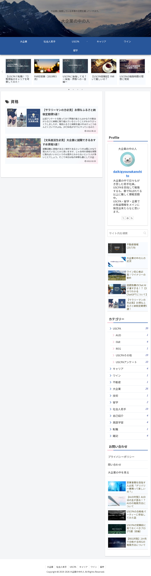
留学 (102, 566)
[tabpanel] (18, 71)
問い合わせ (114, 464)
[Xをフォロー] (123, 218)
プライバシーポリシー (121, 457)
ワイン (94, 566)
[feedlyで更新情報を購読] (127, 218)
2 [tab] (73, 89)
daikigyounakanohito (127, 173)
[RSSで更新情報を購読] (132, 218)
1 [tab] (68, 89)
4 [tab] (82, 89)
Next (148, 71)
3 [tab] (77, 89)
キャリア (83, 566)
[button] (144, 233)
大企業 (50, 566)
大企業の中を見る (118, 472)
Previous (2, 71)
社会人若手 (61, 566)
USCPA (73, 566)
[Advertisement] (127, 111)
